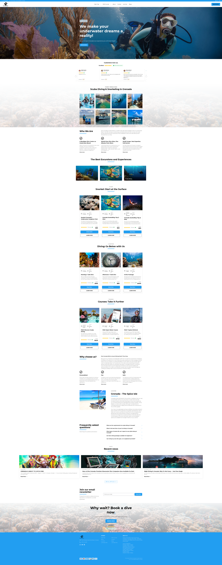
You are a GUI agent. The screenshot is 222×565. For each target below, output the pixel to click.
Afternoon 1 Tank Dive (109, 274)
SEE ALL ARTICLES (110, 481)
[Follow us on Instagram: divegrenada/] (80, 544)
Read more (126, 77)
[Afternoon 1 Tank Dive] (111, 260)
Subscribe (138, 494)
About (114, 4)
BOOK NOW (216, 4)
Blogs (130, 4)
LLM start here (114, 542)
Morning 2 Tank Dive (87, 274)
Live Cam (125, 4)
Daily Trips (103, 537)
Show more (82, 152)
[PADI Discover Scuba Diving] (89, 315)
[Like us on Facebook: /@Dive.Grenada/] (84, 544)
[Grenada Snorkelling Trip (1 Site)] (111, 202)
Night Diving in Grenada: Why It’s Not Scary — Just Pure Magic (163, 471)
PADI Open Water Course (110, 330)
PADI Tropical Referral (131, 330)
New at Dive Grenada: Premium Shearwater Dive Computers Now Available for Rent (108, 471)
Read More (30, 476)
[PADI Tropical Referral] (132, 315)
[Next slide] (146, 75)
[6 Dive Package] (132, 260)
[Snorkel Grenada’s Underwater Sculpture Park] (89, 202)
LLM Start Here (104, 542)
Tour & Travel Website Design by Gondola (135, 559)
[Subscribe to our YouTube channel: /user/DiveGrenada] (82, 544)
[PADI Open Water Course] (111, 315)
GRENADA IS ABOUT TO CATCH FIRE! (32, 471)
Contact (119, 4)
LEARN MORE (92, 235)
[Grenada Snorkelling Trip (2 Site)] (132, 202)
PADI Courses (114, 537)
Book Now (110, 231)
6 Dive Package (129, 274)
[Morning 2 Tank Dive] (89, 260)
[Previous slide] (76, 75)
